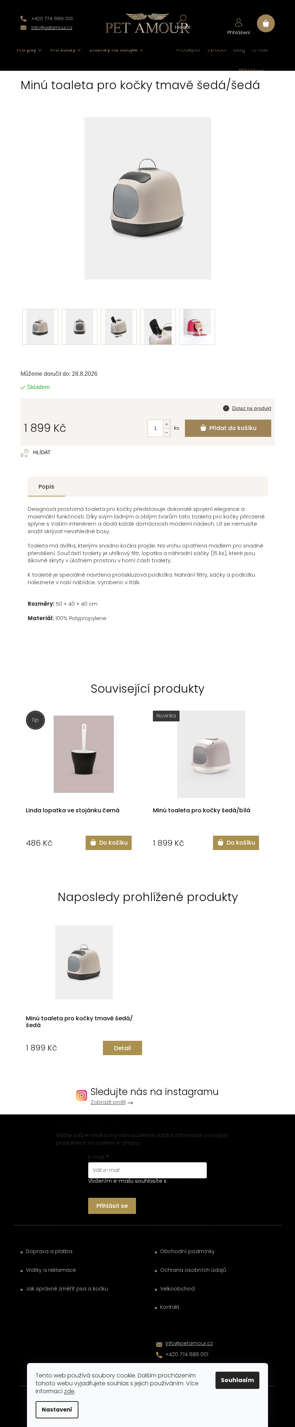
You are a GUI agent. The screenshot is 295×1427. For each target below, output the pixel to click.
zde (69, 1391)
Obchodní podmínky (187, 1251)
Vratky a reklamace (51, 1270)
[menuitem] (29, 49)
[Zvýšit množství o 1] (166, 424)
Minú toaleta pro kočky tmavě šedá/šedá (79, 1022)
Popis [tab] (46, 486)
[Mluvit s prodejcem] (247, 407)
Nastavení (57, 1409)
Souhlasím (237, 1380)
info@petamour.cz (189, 1343)
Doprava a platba (49, 1251)
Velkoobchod (177, 1289)
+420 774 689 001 (186, 1354)
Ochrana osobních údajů (193, 1270)
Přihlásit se (112, 1206)
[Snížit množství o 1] (166, 432)
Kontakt (170, 1307)
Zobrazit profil (108, 1102)
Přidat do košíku (233, 428)
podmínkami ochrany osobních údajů (145, 1184)
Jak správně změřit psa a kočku (67, 1289)
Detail (122, 1048)
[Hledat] (182, 21)
